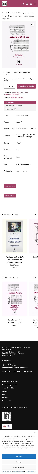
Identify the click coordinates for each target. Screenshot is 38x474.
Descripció (9, 102)
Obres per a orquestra (26, 13)
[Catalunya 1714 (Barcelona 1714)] (14, 299)
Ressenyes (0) (10, 109)
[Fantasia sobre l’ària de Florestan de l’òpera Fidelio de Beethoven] (14, 236)
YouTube (17, 371)
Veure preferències (19, 467)
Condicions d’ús (31, 471)
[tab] (20, 102)
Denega (19, 462)
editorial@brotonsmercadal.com (15, 368)
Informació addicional (13, 106)
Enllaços (5, 397)
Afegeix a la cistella (26, 86)
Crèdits (4, 391)
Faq (3, 394)
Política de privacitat (18, 471)
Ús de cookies (7, 471)
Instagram (28, 371)
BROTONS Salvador (17, 97)
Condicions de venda (9, 381)
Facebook (6, 371)
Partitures (11, 13)
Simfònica (8, 16)
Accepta (19, 456)
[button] (35, 432)
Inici (3, 13)
